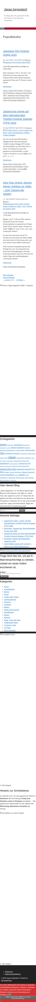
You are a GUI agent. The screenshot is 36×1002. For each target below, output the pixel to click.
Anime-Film (17, 164)
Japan (12, 457)
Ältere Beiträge (8, 275)
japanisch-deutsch (13, 463)
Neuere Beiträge (9, 277)
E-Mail (3, 572)
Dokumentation (30, 450)
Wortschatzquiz (20, 477)
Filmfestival (10, 93)
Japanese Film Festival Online (18, 95)
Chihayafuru (3, 447)
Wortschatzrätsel (29, 477)
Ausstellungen (9, 589)
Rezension (9, 475)
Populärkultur (9, 612)
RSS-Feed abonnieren (22, 551)
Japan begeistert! (15, 9)
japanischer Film (25, 463)
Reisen (6, 615)
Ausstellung (18, 445)
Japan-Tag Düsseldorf (7, 461)
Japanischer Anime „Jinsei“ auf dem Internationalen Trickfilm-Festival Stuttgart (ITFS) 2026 (19, 523)
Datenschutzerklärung (13, 974)
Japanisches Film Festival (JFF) (14, 98)
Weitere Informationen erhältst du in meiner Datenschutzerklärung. (18, 997)
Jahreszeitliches (10, 600)
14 (17, 280)
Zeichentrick (13, 480)
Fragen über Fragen (11, 597)
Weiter (21, 280)
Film (2, 453)
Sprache (7, 617)
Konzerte (7, 602)
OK (10, 994)
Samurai (16, 475)
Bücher (6, 592)
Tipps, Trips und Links (12, 620)
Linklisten (7, 605)
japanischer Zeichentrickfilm (13, 166)
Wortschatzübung (5, 480)
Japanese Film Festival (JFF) (21, 461)
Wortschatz (12, 477)
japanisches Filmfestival (6, 466)
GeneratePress (6, 980)
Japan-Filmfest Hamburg (23, 458)
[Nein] (1, 1001)
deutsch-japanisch (17, 448)
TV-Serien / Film (10, 625)
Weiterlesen (7, 86)
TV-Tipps (7, 628)
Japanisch (4, 463)
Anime (5, 91)
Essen (6, 594)
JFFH (33, 469)
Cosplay (8, 447)
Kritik (16, 472)
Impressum (9, 972)
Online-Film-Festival (15, 91)
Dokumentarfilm (20, 450)
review (2, 475)
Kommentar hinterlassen (16, 100)
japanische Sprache (24, 469)
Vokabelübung (4, 477)
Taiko (27, 475)
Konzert (12, 472)
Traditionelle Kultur (11, 623)
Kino (2, 472)
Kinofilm (6, 472)
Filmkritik (16, 453)
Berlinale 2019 (26, 445)
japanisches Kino (8, 469)
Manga (20, 472)
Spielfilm (22, 475)
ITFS (24, 164)
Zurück (6, 280)
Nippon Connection (28, 472)
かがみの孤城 (22, 169)
